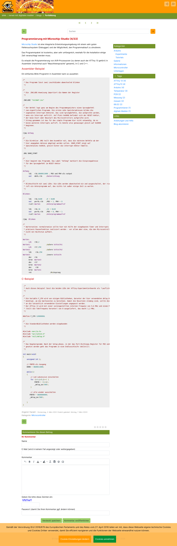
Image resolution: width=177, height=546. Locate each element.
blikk (4, 15)
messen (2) (119, 101)
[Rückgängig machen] (25, 461)
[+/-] (115, 76)
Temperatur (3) (121, 91)
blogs (39, 15)
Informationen (120, 64)
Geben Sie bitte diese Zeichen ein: (37, 497)
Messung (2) (119, 97)
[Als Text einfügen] (54, 461)
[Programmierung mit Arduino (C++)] (85, 23)
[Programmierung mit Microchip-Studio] (24, 31)
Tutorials (119, 57)
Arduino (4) (119, 87)
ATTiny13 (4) (119, 84)
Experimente (121, 54)
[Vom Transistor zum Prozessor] (79, 23)
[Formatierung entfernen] (50, 461)
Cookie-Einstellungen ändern (74, 539)
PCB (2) (117, 94)
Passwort (48, 509)
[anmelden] (166, 4)
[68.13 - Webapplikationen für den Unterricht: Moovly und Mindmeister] (97, 23)
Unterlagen (119, 71)
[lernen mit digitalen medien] (35, 6)
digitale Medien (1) (122, 111)
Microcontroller (39, 415)
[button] (39, 461)
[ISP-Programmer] (91, 23)
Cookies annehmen (104, 539)
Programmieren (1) (122, 108)
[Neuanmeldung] (173, 4)
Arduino (117, 50)
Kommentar (27, 457)
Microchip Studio (29, 44)
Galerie (117, 61)
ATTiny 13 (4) (120, 80)
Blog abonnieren (121, 124)
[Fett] (29, 461)
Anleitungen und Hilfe (123, 120)
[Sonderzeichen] (63, 461)
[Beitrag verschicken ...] (24, 421)
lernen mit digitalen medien (21, 15)
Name (24, 441)
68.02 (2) (118, 104)
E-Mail (48, 449)
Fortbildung (50, 15)
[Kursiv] (34, 461)
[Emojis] (59, 461)
